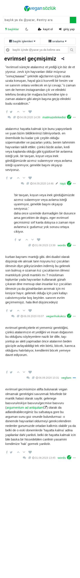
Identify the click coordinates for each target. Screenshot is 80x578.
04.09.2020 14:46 (43, 183)
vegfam (66, 377)
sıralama (58, 41)
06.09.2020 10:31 (48, 377)
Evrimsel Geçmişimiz (30, 59)
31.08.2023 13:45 (44, 457)
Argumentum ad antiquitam (25, 407)
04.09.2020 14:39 (29, 117)
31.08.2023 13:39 (44, 245)
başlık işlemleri (23, 41)
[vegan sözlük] (40, 8)
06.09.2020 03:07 (33, 316)
